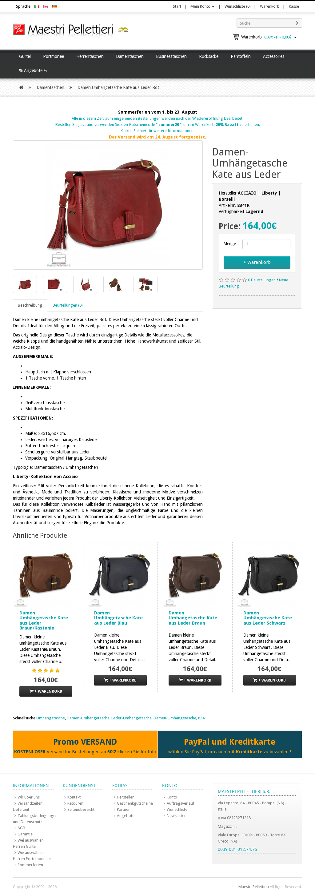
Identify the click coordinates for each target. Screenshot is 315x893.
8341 (202, 718)
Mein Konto (200, 6)
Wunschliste (177, 809)
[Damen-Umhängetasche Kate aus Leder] (108, 205)
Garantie (25, 834)
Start (177, 6)
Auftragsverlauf (180, 803)
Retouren (75, 803)
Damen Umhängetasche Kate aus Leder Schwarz (267, 618)
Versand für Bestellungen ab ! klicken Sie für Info (85, 751)
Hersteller (125, 797)
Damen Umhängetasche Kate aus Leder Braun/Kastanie (43, 620)
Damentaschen (50, 87)
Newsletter (176, 815)
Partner (123, 809)
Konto (172, 797)
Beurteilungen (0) (68, 305)
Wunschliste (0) (238, 6)
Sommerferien (30, 865)
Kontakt (74, 797)
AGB (21, 828)
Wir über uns (29, 797)
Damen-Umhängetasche (88, 718)
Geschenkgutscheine (135, 803)
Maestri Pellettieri (253, 886)
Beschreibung (30, 305)
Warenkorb (270, 6)
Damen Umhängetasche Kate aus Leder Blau (118, 618)
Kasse (294, 6)
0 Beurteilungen (262, 280)
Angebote (125, 815)
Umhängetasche (50, 718)
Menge (228, 243)
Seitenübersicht (80, 809)
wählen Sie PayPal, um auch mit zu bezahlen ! (229, 751)
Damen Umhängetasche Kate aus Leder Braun (193, 618)
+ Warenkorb (257, 262)
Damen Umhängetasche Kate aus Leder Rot (118, 87)
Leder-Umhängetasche (131, 718)
